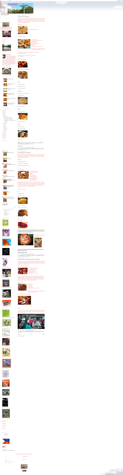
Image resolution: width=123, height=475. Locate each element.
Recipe (24, 149)
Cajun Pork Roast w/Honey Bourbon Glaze (28, 331)
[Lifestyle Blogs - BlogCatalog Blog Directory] (8, 450)
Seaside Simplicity (5, 203)
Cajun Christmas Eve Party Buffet (24, 152)
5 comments (30, 147)
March (5, 127)
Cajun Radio (4, 428)
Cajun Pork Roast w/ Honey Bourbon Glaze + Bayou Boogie (29, 259)
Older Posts (43, 334)
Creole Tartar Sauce (31, 186)
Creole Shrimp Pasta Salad (21, 86)
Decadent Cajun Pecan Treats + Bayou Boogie (11, 84)
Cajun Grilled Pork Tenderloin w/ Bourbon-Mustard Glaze (11, 103)
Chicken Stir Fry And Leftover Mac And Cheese (10, 180)
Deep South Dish (5, 191)
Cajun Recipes (4, 423)
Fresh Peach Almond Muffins (10, 170)
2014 (4, 115)
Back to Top (25, 456)
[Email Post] (32, 147)
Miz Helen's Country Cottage (7, 163)
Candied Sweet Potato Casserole (22, 207)
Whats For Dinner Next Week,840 (11, 164)
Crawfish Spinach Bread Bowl (22, 161)
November (5, 122)
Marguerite (9, 54)
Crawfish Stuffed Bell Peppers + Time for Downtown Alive (11, 94)
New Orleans (4, 421)
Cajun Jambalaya (38, 148)
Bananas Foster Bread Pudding (25, 148)
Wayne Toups (20, 332)
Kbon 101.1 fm (6, 212)
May (4, 125)
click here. (29, 294)
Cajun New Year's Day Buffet (24, 16)
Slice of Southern (5, 169)
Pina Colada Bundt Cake (21, 126)
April (5, 126)
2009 (4, 136)
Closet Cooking (5, 175)
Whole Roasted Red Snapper (10, 152)
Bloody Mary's (20, 20)
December (5, 116)
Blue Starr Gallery (5, 151)
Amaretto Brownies (20, 139)
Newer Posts (19, 334)
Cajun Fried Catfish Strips (21, 106)
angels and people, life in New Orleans (8, 185)
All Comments (9, 462)
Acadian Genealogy (6, 210)
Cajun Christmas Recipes (29, 255)
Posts (4, 40)
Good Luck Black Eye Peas (21, 84)
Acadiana (3, 426)
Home (31, 334)
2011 (4, 134)
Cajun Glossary (6, 433)
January (5, 130)
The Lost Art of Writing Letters (10, 198)
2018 (4, 110)
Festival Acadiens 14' (38, 331)
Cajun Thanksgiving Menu (10, 78)
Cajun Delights (13, 4)
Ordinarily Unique (9, 158)
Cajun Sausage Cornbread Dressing (38, 255)
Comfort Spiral (5, 157)
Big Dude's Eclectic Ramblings (7, 179)
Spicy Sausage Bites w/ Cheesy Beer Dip (23, 163)
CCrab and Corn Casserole (22, 195)
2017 (4, 111)
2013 (4, 131)
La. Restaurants (4, 425)
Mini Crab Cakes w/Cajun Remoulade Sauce (23, 69)
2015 (4, 114)
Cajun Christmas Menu (21, 255)
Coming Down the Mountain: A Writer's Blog (8, 197)
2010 (4, 135)
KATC (5, 211)
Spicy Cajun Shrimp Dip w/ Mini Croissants (23, 165)
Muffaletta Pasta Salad (21, 193)
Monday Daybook (5, 204)
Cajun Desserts (32, 148)
